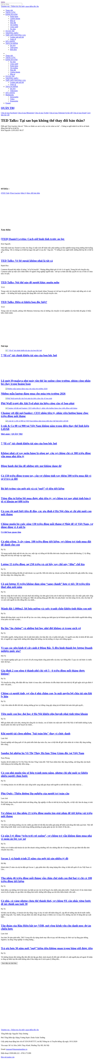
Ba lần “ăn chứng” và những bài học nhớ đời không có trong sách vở (41, 628)
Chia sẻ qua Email (79, 113)
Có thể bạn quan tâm (11, 532)
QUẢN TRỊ (10, 31)
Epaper (8, 103)
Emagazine (14, 101)
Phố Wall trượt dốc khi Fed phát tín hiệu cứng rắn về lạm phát (37, 403)
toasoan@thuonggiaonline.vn (16, 1049)
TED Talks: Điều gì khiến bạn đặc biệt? (24, 302)
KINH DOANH (12, 14)
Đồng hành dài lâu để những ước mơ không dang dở (31, 465)
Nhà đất (13, 23)
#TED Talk (5, 193)
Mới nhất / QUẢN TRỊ (11, 434)
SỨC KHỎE (10, 41)
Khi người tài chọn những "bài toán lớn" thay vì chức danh (35, 733)
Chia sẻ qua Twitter (42, 113)
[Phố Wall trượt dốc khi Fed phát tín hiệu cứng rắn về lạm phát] (29, 398)
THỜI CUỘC (11, 12)
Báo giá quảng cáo (7, 1057)
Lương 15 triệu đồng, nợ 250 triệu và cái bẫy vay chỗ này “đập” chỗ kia (43, 564)
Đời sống (13, 50)
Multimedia (10, 95)
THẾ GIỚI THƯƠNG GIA (16, 35)
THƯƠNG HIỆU (12, 33)
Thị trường (14, 25)
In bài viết (69, 113)
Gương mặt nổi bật (17, 37)
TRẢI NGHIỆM (12, 43)
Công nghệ (14, 27)
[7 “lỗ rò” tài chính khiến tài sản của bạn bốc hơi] (24, 350)
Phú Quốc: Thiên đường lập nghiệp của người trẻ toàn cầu (35, 793)
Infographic (14, 97)
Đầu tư (12, 21)
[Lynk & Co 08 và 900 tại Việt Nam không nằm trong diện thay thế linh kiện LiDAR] (37, 421)
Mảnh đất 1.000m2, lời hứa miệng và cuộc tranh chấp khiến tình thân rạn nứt (46, 608)
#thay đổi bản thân (33, 193)
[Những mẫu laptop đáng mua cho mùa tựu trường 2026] (26, 389)
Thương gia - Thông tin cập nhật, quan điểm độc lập (20, 6)
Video (12, 99)
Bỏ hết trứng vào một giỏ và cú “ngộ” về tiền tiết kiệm (32, 488)
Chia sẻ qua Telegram (57, 113)
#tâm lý (23, 193)
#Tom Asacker (15, 193)
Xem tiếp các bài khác (9, 963)
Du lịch (12, 45)
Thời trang (14, 47)
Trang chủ (9, 10)
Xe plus (13, 29)
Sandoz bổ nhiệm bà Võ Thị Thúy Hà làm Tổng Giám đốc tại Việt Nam (42, 753)
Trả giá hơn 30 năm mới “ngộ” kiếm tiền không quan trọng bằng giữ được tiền (47, 948)
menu (3, 2)
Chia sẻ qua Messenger (25, 113)
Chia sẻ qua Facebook (9, 113)
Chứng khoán (15, 19)
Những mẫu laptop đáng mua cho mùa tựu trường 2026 (33, 393)
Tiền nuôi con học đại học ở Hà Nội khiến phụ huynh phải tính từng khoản (44, 713)
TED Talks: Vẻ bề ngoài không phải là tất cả (27, 260)
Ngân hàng (14, 16)
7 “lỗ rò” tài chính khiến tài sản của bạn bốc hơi (29, 355)
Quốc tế (13, 39)
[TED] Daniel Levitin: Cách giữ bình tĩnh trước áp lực (33, 238)
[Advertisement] (47, 210)
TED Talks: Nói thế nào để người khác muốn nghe (30, 282)
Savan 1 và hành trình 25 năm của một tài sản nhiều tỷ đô (34, 858)
